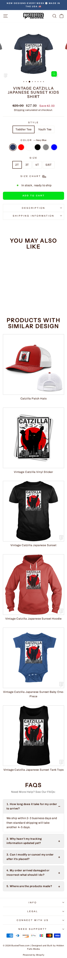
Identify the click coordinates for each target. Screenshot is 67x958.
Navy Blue (12, 147)
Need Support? (32, 929)
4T (37, 164)
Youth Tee (45, 129)
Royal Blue (54, 147)
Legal (32, 911)
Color (33, 140)
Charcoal (45, 147)
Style (33, 122)
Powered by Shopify (33, 955)
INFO (33, 902)
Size (33, 158)
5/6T (49, 164)
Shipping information (33, 216)
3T (27, 164)
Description (33, 208)
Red (21, 147)
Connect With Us (33, 920)
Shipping (19, 110)
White (29, 147)
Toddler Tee (23, 129)
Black (37, 147)
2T (17, 164)
